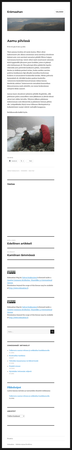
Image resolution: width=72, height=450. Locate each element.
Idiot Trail (31, 170)
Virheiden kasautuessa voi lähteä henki (23, 361)
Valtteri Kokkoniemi (13, 170)
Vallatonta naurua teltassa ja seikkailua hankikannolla (29, 350)
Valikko (59, 12)
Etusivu (10, 438)
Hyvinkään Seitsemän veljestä (20, 371)
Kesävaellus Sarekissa (17, 356)
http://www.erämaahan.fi (18, 288)
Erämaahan (15, 11)
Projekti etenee (14, 366)
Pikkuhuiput (14, 387)
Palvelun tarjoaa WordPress (24, 444)
